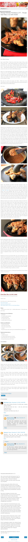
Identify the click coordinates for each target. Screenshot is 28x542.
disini (3, 190)
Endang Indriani (10, 417)
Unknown (6, 432)
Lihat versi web (14, 539)
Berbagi (3, 395)
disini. (7, 190)
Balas (5, 412)
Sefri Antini (6, 402)
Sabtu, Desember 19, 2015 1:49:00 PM (17, 402)
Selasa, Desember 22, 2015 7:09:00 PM (16, 432)
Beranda (14, 537)
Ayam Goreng (5, 304)
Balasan (7, 415)
